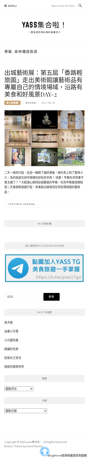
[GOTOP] (44, 451)
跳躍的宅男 (11, 349)
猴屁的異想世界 (14, 367)
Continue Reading (21, 204)
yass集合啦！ (44, 24)
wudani (30, 102)
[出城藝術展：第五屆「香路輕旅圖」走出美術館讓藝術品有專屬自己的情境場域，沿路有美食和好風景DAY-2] (44, 138)
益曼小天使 (11, 331)
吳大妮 (8, 322)
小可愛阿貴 (11, 340)
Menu (12, 6)
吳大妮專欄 (12, 102)
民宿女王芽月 (12, 358)
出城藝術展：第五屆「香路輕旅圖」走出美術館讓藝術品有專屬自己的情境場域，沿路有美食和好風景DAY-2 (43, 83)
